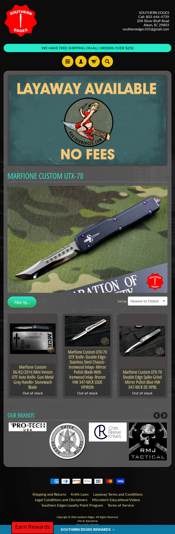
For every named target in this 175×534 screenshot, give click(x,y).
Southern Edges (86, 516)
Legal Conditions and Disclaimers (61, 499)
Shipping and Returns (49, 494)
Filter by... (22, 302)
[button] (87, 529)
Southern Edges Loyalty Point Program (72, 505)
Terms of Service (121, 505)
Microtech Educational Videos (116, 499)
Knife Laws (80, 494)
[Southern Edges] (21, 21)
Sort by (122, 301)
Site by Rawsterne (87, 520)
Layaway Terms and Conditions (118, 494)
